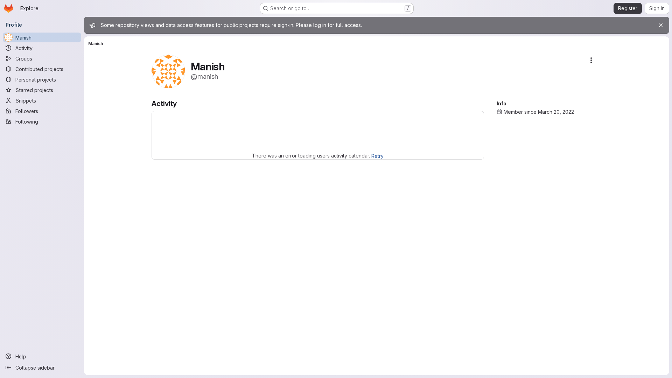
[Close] (661, 25)
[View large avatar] (168, 71)
